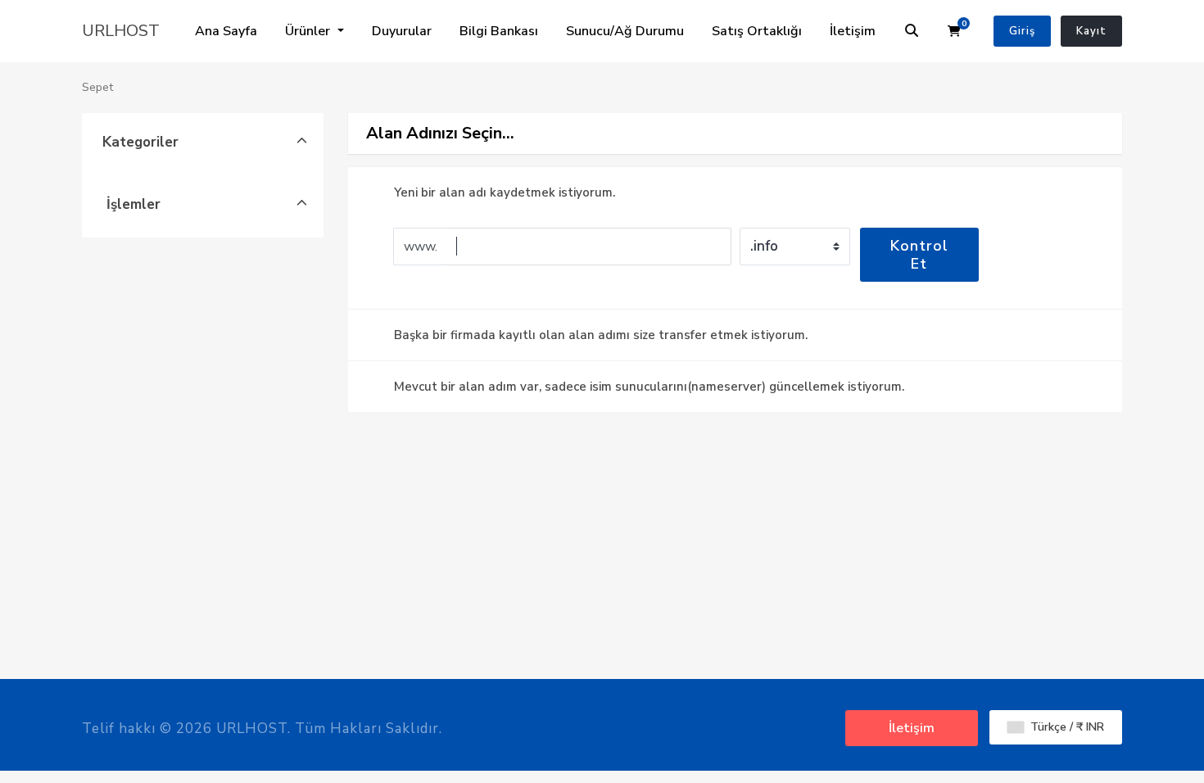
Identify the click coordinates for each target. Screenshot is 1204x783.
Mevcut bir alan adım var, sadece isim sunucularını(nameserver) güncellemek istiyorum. (649, 386)
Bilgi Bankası (498, 31)
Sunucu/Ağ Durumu (625, 31)
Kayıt (1091, 31)
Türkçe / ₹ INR (1065, 727)
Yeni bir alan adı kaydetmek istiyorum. (504, 192)
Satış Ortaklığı (757, 31)
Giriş (1022, 31)
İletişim (853, 31)
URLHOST (121, 31)
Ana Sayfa (226, 31)
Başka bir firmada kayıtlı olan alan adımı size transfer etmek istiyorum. (601, 335)
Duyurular (402, 31)
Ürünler (309, 31)
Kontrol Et (919, 255)
